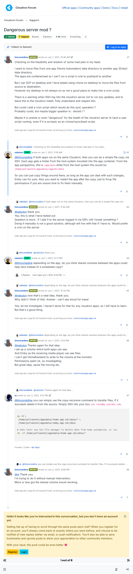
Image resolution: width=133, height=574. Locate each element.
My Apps (36, 447)
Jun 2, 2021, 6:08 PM (58, 469)
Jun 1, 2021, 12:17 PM (51, 258)
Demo (106, 7)
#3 (128, 207)
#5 (128, 290)
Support (25, 36)
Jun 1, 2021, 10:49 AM (59, 57)
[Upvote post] (121, 136)
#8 (128, 469)
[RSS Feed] (85, 37)
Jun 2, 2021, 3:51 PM (37, 395)
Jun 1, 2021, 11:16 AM (51, 152)
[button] (4, 569)
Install (124, 7)
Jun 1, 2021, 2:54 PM (58, 340)
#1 (128, 57)
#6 (128, 340)
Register (12, 552)
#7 (128, 395)
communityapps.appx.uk (85, 130)
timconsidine (21, 57)
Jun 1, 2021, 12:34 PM (59, 290)
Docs (115, 7)
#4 (128, 258)
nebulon (19, 152)
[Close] (125, 516)
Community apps (89, 7)
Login (24, 552)
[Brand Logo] (9, 8)
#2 (128, 152)
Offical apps (69, 7)
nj (16, 395)
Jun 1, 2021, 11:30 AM (58, 207)
